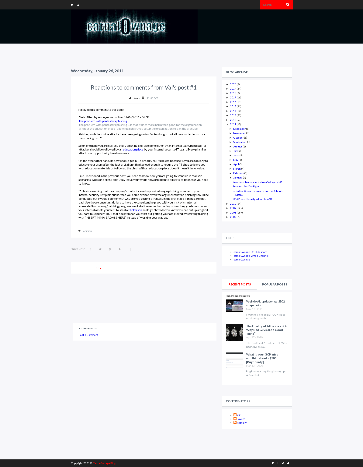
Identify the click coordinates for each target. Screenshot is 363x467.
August (238, 146)
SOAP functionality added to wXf (252, 199)
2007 (233, 216)
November (239, 133)
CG (239, 415)
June (236, 155)
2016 (233, 102)
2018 (233, 93)
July (235, 150)
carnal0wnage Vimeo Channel (250, 255)
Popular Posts (274, 284)
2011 (233, 124)
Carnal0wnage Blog (104, 463)
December (239, 128)
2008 (233, 212)
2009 (233, 208)
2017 (233, 97)
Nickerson (135, 210)
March (237, 168)
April (236, 164)
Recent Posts (240, 284)
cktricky (242, 422)
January (238, 177)
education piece (133, 149)
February (238, 173)
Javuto (241, 418)
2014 (233, 110)
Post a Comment (88, 334)
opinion (87, 230)
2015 (233, 106)
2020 (233, 84)
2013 (233, 115)
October (238, 137)
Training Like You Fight (246, 186)
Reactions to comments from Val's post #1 (257, 182)
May (236, 159)
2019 (233, 88)
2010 (233, 203)
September (240, 141)
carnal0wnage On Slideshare (250, 251)
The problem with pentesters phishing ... (104, 121)
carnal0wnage (241, 259)
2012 (233, 119)
